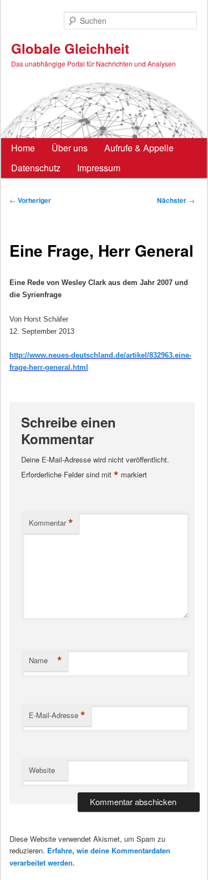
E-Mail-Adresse (57, 715)
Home (23, 147)
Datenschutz (35, 167)
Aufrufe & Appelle (139, 147)
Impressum (98, 167)
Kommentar (51, 523)
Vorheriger (30, 200)
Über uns (70, 147)
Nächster (176, 200)
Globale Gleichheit (70, 48)
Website (42, 770)
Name (45, 660)
